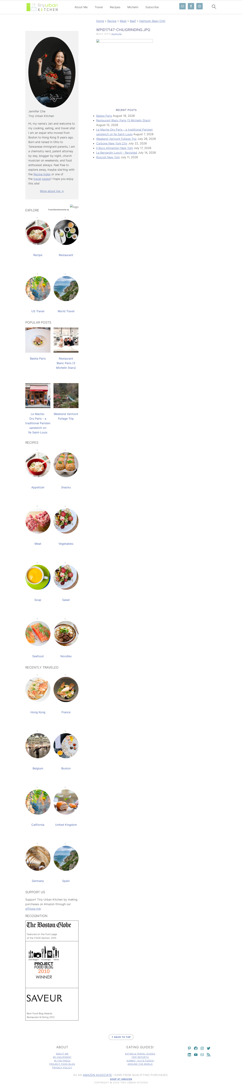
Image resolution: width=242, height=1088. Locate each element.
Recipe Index (41, 174)
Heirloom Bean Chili (152, 21)
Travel (99, 7)
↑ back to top (121, 1037)
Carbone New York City (111, 143)
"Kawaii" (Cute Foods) (140, 1060)
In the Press (62, 1060)
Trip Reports (140, 1057)
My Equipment (62, 1057)
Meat (123, 21)
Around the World (140, 1064)
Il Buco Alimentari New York (114, 148)
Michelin (132, 7)
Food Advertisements (57, 210)
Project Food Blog (62, 1064)
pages (46, 179)
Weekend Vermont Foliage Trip (116, 139)
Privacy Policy (62, 1067)
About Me (81, 7)
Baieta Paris (104, 115)
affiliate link (33, 908)
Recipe (111, 21)
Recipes (115, 7)
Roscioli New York (108, 157)
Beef (133, 21)
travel (37, 179)
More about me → (52, 191)
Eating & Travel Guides (140, 1053)
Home (100, 21)
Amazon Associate (97, 1075)
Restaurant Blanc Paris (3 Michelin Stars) (123, 120)
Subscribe (152, 7)
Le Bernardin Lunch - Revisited (116, 152)
